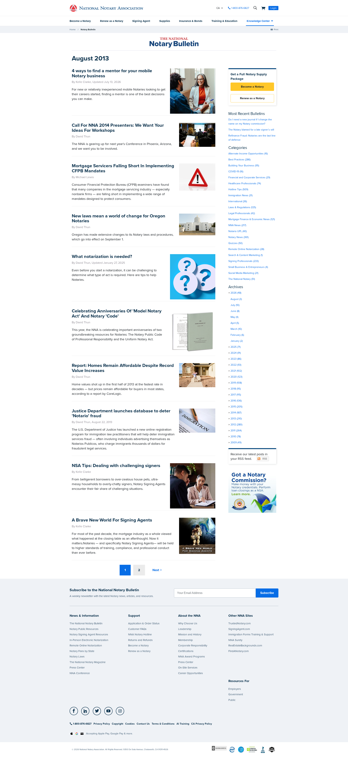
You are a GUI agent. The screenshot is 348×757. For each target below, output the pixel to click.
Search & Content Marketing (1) (245, 255)
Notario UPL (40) (237, 231)
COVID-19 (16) (235, 171)
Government (235, 694)
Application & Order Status (144, 623)
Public (231, 700)
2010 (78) (236, 436)
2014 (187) (236, 412)
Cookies (130, 723)
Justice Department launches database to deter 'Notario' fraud (121, 413)
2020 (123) (236, 376)
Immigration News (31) (240, 195)
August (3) (236, 299)
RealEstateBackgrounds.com (245, 645)
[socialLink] (75, 711)
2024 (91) (236, 352)
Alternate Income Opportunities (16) (248, 153)
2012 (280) (236, 424)
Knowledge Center (258, 21)
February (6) (237, 335)
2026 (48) (236, 292)
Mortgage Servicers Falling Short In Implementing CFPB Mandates (123, 168)
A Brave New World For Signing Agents (112, 520)
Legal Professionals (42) (241, 213)
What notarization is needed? (102, 256)
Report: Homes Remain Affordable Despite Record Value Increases (123, 368)
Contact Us (143, 723)
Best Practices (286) (239, 159)
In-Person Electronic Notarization (89, 640)
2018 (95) (236, 388)
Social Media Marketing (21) (243, 273)
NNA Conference (80, 673)
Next (155, 570)
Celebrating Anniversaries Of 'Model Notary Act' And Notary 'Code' (116, 313)
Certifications (185, 651)
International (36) (237, 201)
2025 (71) (236, 346)
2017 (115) (236, 394)
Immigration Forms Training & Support (251, 634)
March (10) (236, 329)
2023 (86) (236, 358)
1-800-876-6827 (240, 8)
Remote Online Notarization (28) (246, 249)
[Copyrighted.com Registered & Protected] (219, 748)
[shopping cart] (262, 8)
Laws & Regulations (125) (242, 207)
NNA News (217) (237, 225)
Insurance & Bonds (190, 21)
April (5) (235, 323)
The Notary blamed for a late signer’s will (251, 129)
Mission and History (189, 634)
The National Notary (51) (241, 279)
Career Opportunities (190, 673)
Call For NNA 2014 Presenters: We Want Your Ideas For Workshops (118, 128)
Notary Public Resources (84, 629)
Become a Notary (80, 21)
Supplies (164, 21)
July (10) (235, 305)
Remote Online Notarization (86, 645)
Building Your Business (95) (243, 165)
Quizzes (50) (235, 243)
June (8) (235, 311)
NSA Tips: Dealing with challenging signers (116, 465)
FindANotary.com (238, 651)
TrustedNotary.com (239, 623)
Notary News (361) (238, 237)
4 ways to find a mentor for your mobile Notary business (112, 73)
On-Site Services (187, 667)
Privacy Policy (102, 723)
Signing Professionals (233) (243, 261)
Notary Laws (77, 656)
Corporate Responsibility (192, 645)
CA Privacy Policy (201, 723)
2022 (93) (236, 364)
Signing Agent (141, 21)
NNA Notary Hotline (140, 634)
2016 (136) (236, 400)
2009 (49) (236, 442)
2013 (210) (236, 418)
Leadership (184, 629)
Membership (185, 640)
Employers (234, 689)
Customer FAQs (137, 629)
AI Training (183, 723)
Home (73, 29)
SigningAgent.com (239, 629)
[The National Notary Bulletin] (174, 42)
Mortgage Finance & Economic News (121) (251, 219)
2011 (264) (236, 430)
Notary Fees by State (82, 651)
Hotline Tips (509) (238, 189)
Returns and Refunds (140, 640)
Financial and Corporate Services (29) (249, 177)
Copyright (117, 723)
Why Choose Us (187, 623)
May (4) (234, 317)
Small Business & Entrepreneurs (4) (248, 267)
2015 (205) (236, 406)
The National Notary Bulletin (86, 623)
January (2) (237, 340)
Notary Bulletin (88, 29)
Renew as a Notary (111, 21)
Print (276, 29)
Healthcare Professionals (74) (244, 183)
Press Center (77, 667)
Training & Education (224, 21)
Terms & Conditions (163, 723)
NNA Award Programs (191, 656)
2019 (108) (236, 382)
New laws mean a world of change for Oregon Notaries (118, 218)
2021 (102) (236, 370)
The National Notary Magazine (87, 662)
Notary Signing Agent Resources (89, 634)
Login (273, 8)
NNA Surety (235, 640)
